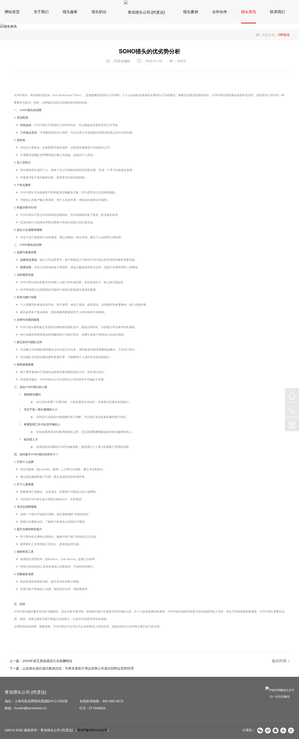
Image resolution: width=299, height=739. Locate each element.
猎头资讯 (248, 11)
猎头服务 (70, 11)
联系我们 (277, 11)
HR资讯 (284, 34)
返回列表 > (281, 660)
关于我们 (41, 11)
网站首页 (12, 11)
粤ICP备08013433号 (92, 730)
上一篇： (40, 660)
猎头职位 (99, 11)
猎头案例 (190, 11)
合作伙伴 (219, 11)
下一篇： (71, 668)
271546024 (97, 708)
